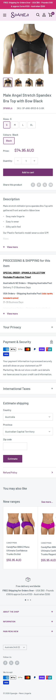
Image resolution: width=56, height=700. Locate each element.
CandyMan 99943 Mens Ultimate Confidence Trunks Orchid (17, 550)
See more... (47, 501)
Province (7, 424)
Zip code (7, 439)
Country (7, 410)
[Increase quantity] (34, 160)
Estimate (13, 458)
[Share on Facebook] (33, 184)
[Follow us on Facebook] (5, 663)
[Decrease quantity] (18, 160)
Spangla (7, 108)
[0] (50, 15)
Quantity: (8, 160)
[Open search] (38, 15)
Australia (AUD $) (12, 647)
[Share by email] (51, 184)
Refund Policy (10, 472)
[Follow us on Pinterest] (17, 663)
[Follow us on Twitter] (11, 663)
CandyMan (11, 542)
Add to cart (28, 172)
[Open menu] (4, 15)
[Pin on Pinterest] (39, 184)
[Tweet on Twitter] (45, 184)
